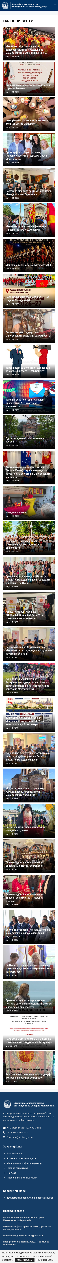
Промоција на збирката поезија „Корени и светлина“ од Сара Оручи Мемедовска (26, 156)
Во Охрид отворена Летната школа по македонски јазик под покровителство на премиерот (28, 968)
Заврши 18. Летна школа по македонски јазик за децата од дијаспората (24, 544)
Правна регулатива (17, 1168)
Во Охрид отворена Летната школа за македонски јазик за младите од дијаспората (28, 933)
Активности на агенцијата (21, 1158)
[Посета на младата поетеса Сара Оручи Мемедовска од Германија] (29, 185)
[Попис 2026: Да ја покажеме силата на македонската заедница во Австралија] (29, 1033)
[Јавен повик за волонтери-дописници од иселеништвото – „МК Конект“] (29, 361)
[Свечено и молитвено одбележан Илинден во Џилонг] (29, 821)
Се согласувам (24, 1260)
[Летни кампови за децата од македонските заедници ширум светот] (29, 326)
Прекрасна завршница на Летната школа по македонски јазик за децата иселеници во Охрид (28, 580)
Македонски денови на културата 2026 (29, 265)
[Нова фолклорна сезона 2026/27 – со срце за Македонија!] (29, 291)
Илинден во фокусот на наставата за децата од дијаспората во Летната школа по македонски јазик (27, 756)
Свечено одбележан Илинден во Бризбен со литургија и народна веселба (24, 897)
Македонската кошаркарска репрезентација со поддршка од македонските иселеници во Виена (26, 49)
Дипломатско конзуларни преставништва (30, 1197)
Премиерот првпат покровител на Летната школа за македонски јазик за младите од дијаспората (29, 1004)
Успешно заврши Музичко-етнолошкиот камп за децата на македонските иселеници (25, 615)
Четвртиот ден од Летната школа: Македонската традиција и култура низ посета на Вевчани (29, 650)
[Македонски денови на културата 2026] (29, 255)
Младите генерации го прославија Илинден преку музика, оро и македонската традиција (26, 791)
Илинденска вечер (16, 512)
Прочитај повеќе (45, 1260)
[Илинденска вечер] (29, 503)
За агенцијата (14, 1153)
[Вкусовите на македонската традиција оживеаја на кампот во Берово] (29, 1068)
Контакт (11, 1173)
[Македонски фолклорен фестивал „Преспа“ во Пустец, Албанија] (29, 220)
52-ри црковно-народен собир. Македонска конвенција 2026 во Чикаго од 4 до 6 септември (25, 721)
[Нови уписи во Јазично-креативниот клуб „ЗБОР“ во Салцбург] (29, 114)
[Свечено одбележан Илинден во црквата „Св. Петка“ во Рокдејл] (29, 856)
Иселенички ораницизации (22, 1177)
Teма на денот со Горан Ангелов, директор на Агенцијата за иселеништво (25, 403)
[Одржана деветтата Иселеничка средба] (29, 432)
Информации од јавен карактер (24, 1163)
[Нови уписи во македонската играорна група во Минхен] (29, 79)
